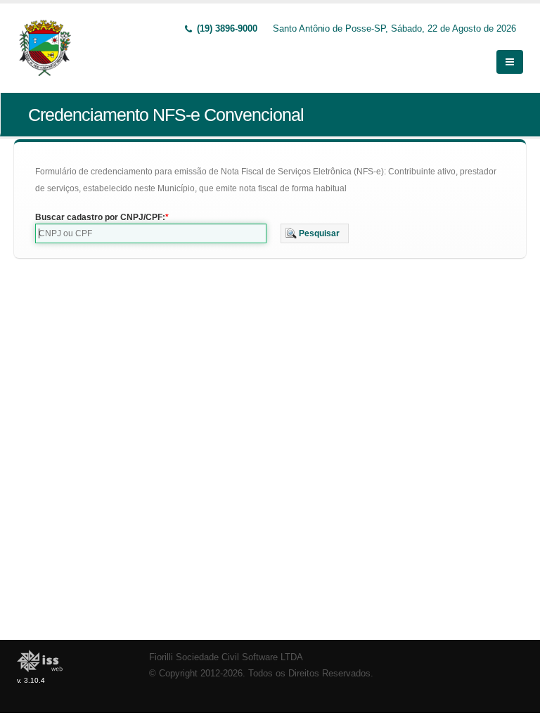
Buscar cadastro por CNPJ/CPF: (100, 217)
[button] (315, 233)
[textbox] (150, 233)
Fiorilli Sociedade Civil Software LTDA (226, 657)
